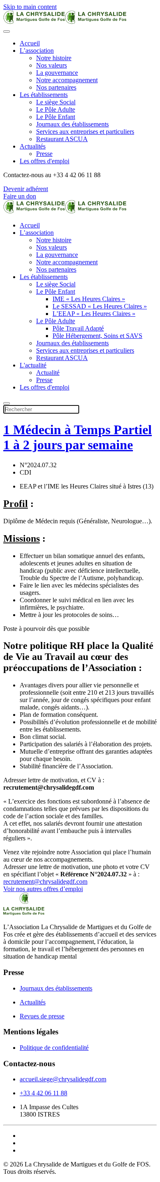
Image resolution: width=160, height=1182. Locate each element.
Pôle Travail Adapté (78, 328)
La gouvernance (57, 72)
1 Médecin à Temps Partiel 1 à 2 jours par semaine (77, 437)
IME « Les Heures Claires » (89, 298)
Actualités (33, 146)
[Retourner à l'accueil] (64, 21)
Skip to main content (30, 6)
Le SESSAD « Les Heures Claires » (100, 306)
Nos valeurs (51, 65)
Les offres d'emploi (44, 161)
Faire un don (19, 196)
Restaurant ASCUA (62, 138)
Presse (44, 153)
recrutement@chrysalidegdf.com (45, 881)
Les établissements (44, 94)
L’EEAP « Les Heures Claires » (94, 313)
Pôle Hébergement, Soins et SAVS (97, 335)
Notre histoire (53, 57)
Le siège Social (55, 102)
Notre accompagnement (67, 80)
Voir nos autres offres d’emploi (43, 888)
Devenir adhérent (25, 188)
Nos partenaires (56, 87)
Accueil (30, 43)
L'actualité (33, 365)
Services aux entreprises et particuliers (85, 131)
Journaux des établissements (72, 124)
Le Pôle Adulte (55, 109)
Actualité (47, 372)
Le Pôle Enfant (55, 116)
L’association (37, 50)
